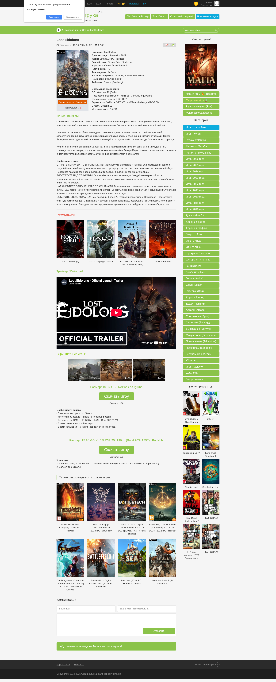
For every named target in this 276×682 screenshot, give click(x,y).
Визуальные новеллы (198, 354)
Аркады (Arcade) (195, 310)
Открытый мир (194, 234)
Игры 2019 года (195, 203)
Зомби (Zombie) (195, 272)
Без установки (194, 379)
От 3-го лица (193, 247)
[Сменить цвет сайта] (196, 3)
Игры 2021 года (195, 190)
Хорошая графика (196, 228)
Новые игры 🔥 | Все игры (201, 94)
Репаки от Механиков (198, 152)
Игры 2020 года (195, 196)
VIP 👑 (121, 3)
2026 (89, 3)
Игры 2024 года (195, 171)
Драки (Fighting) (195, 303)
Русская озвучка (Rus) (199, 106)
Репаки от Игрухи (207, 16)
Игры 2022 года (195, 184)
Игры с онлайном (196, 127)
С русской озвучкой (181, 16)
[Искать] (216, 30)
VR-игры (191, 360)
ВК (144, 3)
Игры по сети (193, 133)
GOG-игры (192, 373)
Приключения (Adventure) (201, 341)
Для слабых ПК (195, 215)
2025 (98, 3)
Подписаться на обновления (72, 102)
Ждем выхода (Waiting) (199, 112)
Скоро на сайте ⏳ (197, 100)
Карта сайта (63, 664)
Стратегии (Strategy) (198, 322)
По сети (109, 3)
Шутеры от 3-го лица (198, 259)
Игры (85, 30)
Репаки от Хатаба (196, 146)
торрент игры (72, 30)
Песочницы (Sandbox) (199, 347)
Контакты (79, 664)
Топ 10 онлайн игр (138, 16)
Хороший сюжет (195, 222)
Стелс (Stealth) (194, 284)
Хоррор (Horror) (195, 297)
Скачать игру (116, 396)
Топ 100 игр (159, 16)
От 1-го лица (193, 240)
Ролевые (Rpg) (195, 291)
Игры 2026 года (195, 159)
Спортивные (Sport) (197, 316)
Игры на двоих (194, 366)
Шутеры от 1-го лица (198, 253)
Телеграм (134, 3)
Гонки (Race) (193, 266)
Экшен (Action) (194, 278)
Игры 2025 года (195, 165)
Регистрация (206, 5)
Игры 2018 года (195, 209)
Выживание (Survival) (198, 328)
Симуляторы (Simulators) (200, 335)
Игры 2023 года (195, 177)
